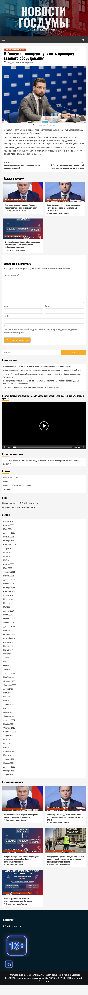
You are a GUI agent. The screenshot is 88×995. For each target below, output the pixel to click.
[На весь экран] (83, 447)
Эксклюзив (7, 489)
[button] (44, 425)
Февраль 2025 (9, 572)
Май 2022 (7, 700)
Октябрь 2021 (9, 728)
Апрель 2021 (8, 751)
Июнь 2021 (7, 743)
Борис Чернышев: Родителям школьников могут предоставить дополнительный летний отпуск (64, 208)
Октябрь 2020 (9, 771)
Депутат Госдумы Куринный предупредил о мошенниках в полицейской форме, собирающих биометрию (22, 245)
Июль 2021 (7, 739)
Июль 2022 (7, 693)
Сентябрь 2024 (9, 591)
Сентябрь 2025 (9, 544)
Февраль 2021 (9, 759)
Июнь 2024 (7, 603)
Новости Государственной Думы (15, 49)
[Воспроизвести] (5, 447)
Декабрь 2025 (9, 533)
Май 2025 (7, 560)
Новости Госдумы (43, 16)
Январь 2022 (8, 716)
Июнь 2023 (7, 650)
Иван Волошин (20, 250)
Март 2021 (7, 755)
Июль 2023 (7, 646)
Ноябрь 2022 (8, 677)
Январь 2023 (8, 669)
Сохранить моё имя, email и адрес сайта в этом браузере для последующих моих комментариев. (41, 331)
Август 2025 (8, 548)
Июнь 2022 (7, 697)
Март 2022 (7, 708)
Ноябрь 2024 (8, 583)
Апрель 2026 (8, 525)
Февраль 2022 (9, 712)
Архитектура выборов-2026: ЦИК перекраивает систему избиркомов (32, 387)
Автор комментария (11, 461)
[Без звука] (79, 447)
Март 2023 (7, 661)
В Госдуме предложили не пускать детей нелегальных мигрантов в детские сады (67, 165)
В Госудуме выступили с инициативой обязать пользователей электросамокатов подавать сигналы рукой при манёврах (41, 382)
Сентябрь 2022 (9, 685)
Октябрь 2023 (9, 634)
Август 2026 (8, 521)
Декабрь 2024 (9, 580)
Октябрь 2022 (9, 681)
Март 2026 (7, 529)
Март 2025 (7, 568)
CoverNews (75, 978)
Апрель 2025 (8, 564)
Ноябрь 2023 (8, 630)
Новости (7, 481)
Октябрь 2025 (9, 541)
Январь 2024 (8, 622)
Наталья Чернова (24, 62)
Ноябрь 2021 (8, 724)
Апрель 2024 (8, 611)
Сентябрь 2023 (9, 638)
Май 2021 (7, 747)
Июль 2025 (7, 552)
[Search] (83, 40)
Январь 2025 (8, 576)
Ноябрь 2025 (8, 537)
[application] (44, 425)
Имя (6, 306)
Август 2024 (8, 595)
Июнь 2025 (7, 556)
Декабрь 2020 (9, 767)
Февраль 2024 (9, 619)
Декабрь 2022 (9, 673)
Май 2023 (7, 654)
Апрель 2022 (8, 704)
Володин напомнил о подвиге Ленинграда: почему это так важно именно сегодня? (22, 206)
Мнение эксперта (10, 477)
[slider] (42, 447)
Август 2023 (8, 642)
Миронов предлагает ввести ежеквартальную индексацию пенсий (22, 165)
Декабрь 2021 (9, 720)
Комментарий (11, 275)
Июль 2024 (7, 599)
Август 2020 (8, 775)
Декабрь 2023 (9, 626)
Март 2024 (7, 615)
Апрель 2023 (8, 658)
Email (48, 306)
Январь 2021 (8, 763)
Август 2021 (8, 736)
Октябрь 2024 (9, 587)
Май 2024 (7, 607)
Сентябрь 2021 (9, 732)
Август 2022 (8, 689)
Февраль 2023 (9, 665)
